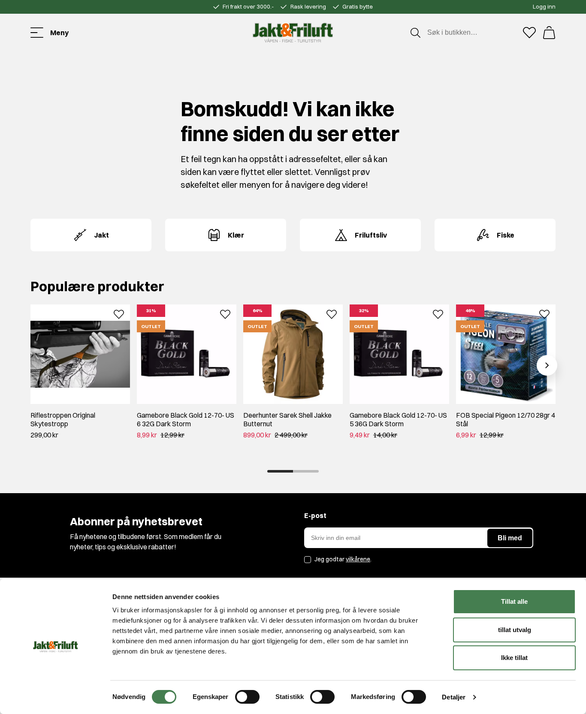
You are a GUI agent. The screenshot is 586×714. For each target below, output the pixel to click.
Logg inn (544, 6)
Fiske (505, 235)
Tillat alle (514, 601)
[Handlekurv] (549, 32)
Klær (236, 235)
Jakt (101, 235)
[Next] (547, 365)
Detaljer (453, 697)
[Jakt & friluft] (293, 32)
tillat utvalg (514, 629)
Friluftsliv (371, 235)
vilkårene (358, 559)
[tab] (280, 471)
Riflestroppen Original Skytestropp (62, 419)
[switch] (247, 697)
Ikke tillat (514, 657)
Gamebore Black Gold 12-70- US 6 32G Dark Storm (185, 419)
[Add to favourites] (119, 313)
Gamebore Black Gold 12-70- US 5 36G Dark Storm (398, 419)
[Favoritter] (529, 32)
